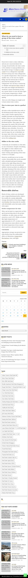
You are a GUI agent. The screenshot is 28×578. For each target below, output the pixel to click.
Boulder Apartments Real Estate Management (12, 384)
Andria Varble (6, 40)
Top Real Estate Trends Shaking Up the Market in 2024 (19, 272)
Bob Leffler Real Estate (7, 381)
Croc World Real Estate (7, 393)
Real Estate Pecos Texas (7, 484)
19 (10, 313)
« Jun (2, 321)
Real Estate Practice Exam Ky (8, 487)
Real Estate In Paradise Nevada (9, 478)
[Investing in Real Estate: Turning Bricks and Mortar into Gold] (6, 567)
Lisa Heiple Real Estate (7, 431)
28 (17, 315)
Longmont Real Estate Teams (8, 434)
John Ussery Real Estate (7, 413)
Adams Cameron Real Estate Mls (9, 375)
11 (6, 310)
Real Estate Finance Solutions (9, 472)
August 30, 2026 (16, 275)
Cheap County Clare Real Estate (9, 390)
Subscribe (26, 19)
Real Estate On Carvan (7, 481)
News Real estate (6, 33)
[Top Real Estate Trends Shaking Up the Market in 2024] (6, 272)
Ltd (18, 434)
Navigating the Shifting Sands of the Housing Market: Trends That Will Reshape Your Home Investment (19, 283)
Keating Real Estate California (9, 419)
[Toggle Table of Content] (23, 46)
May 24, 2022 (14, 40)
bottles (7, 202)
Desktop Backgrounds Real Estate (10, 402)
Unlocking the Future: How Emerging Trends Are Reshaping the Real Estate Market (18, 514)
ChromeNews (16, 576)
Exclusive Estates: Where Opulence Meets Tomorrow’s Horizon (19, 546)
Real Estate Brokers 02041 (8, 463)
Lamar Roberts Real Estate (8, 428)
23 (24, 313)
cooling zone (12, 138)
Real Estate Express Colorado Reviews (11, 466)
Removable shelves (9, 54)
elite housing (14, 543)
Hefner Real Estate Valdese (8, 410)
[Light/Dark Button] (21, 19)
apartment (14, 531)
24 (3, 315)
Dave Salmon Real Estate (8, 399)
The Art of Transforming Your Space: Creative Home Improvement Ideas (19, 557)
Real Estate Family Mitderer (8, 469)
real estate (14, 510)
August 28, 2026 (16, 571)
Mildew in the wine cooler (12, 52)
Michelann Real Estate (7, 437)
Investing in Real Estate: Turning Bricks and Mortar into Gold (18, 567)
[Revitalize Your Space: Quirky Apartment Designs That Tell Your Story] (6, 535)
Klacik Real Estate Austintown (8, 422)
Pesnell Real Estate (6, 449)
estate (21, 402)
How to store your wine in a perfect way (15, 49)
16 (24, 310)
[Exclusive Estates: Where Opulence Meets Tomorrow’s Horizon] (6, 546)
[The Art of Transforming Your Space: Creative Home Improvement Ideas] (6, 556)
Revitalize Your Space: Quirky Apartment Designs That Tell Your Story (18, 536)
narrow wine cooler (17, 85)
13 (14, 310)
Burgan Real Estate (6, 387)
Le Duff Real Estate (20, 428)
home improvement (16, 553)
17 (3, 313)
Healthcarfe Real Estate (7, 407)
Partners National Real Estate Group (10, 446)
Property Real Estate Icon (8, 454)
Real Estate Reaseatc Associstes (9, 490)
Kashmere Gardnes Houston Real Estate (11, 416)
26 (10, 315)
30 (24, 315)
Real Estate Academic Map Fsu (9, 457)
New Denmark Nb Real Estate (9, 440)
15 (21, 310)
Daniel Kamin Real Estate (8, 396)
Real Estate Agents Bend (8, 460)
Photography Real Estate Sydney (9, 451)
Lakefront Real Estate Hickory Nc (9, 425)
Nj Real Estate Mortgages (8, 443)
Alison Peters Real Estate (8, 378)
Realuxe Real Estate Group (8, 493)
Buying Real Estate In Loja (19, 387)
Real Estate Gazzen (6, 475)
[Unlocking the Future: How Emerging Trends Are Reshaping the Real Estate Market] (6, 514)
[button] (1, 19)
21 (17, 313)
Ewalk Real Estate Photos (8, 405)
